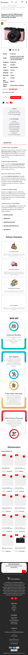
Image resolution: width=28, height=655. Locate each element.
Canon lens (25, 547)
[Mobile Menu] (26, 2)
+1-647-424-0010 (14, 636)
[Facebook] (12, 598)
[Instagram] (15, 598)
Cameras (3, 467)
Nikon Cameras (7, 467)
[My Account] (16, 2)
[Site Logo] (5, 2)
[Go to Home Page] (1, 6)
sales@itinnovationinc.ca (14, 639)
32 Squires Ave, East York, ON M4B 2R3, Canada (14, 632)
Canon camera (20, 467)
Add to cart (16, 97)
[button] (12, 2)
